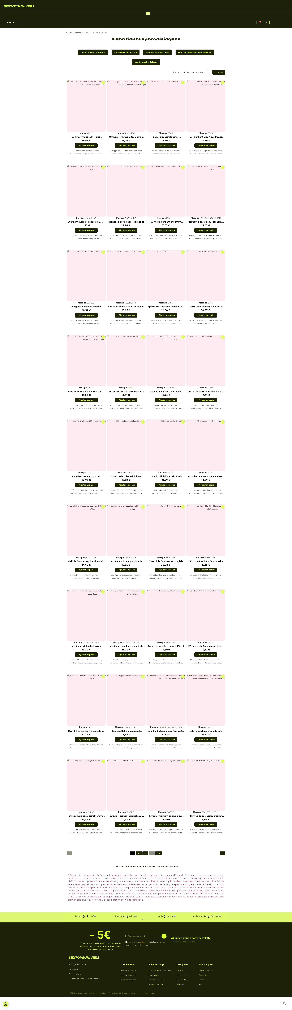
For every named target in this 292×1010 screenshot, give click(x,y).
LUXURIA (170, 218)
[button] (148, 13)
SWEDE (210, 727)
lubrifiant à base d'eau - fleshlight (126, 306)
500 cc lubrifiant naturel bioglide (166, 561)
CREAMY (210, 388)
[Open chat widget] (286, 1004)
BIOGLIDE (170, 557)
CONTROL (170, 388)
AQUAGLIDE (90, 218)
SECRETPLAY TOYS (90, 642)
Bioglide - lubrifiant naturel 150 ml (166, 646)
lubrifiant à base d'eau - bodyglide (126, 222)
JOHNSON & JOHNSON (210, 218)
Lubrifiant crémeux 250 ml (86, 476)
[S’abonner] (164, 936)
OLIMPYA (130, 133)
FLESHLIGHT (130, 303)
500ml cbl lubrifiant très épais (166, 476)
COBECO (90, 303)
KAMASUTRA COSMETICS (170, 727)
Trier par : (176, 72)
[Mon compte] (275, 22)
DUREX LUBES (130, 727)
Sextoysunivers (19, 6)
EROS (170, 133)
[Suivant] (222, 853)
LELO (90, 133)
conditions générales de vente (151, 942)
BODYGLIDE (130, 218)
